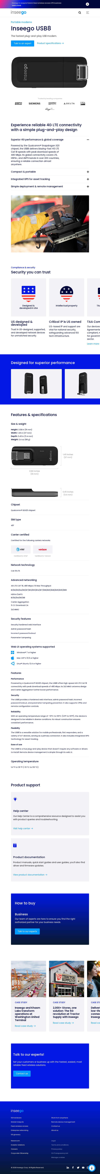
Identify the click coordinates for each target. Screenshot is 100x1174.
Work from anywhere (59, 1118)
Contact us (22, 1073)
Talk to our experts (27, 931)
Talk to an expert (22, 43)
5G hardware (16, 1118)
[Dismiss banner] (87, 4)
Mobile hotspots (17, 1122)
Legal (53, 1141)
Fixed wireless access (19, 1126)
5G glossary (15, 1135)
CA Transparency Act (59, 1153)
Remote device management (63, 1122)
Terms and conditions (60, 1145)
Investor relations (18, 1145)
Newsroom (15, 1141)
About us (54, 1130)
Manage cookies (58, 1157)
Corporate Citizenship (19, 1153)
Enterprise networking (19, 1130)
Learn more (16, 5)
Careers (14, 1149)
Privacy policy (56, 1149)
